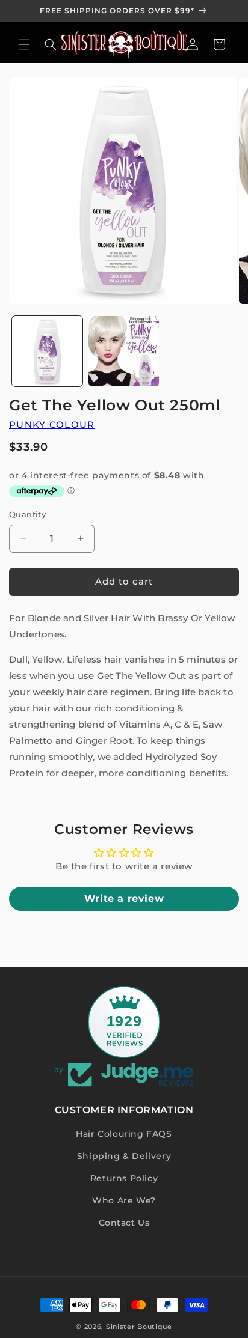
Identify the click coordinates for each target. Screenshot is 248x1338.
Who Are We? (124, 1200)
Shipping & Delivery (124, 1156)
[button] (24, 44)
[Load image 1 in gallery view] (47, 351)
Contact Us (124, 1222)
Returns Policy (124, 1178)
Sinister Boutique (139, 1326)
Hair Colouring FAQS (124, 1133)
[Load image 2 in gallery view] (123, 351)
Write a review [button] (124, 898)
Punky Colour (52, 424)
